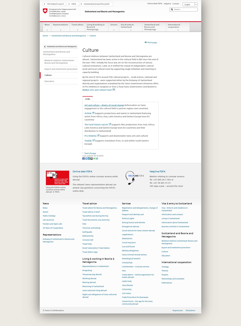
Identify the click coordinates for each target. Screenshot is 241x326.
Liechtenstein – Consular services (135, 267)
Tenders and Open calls (52, 224)
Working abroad (89, 278)
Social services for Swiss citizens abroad (138, 231)
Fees (124, 271)
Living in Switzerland (170, 218)
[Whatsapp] (94, 158)
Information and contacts (172, 215)
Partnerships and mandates (173, 279)
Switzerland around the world (96, 4)
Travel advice (77, 25)
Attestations (127, 239)
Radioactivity (87, 236)
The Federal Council (55, 4)
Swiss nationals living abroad (94, 290)
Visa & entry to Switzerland (127, 26)
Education (166, 256)
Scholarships (127, 263)
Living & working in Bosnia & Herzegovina (96, 27)
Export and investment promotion (176, 248)
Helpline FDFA (157, 171)
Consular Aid (87, 240)
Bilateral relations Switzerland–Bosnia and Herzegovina (179, 242)
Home (45, 36)
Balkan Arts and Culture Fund (97, 90)
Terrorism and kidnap (91, 228)
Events (45, 212)
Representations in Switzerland (95, 266)
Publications (167, 283)
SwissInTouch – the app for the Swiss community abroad (137, 302)
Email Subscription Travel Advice (96, 248)
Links (86, 99)
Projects (165, 275)
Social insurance (129, 243)
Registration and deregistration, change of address (140, 209)
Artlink (88, 113)
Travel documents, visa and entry (95, 220)
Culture (165, 252)
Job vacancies (48, 220)
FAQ (84, 224)
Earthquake (87, 232)
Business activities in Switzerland (175, 226)
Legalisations (127, 235)
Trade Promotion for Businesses (135, 297)
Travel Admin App (89, 252)
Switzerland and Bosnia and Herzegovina (151, 27)
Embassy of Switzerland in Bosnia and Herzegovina (58, 240)
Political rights (128, 218)
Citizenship (127, 289)
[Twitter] (86, 158)
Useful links (127, 281)
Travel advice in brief (91, 212)
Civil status (126, 293)
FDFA (74, 4)
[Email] (97, 158)
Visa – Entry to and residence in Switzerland (175, 209)
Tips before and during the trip (95, 216)
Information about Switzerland (175, 222)
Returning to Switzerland (93, 286)
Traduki (88, 140)
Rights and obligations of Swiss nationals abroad (99, 295)
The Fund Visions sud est (96, 124)
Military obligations (130, 251)
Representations (60, 25)
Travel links (87, 244)
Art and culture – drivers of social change (104, 105)
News (47, 25)
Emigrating (87, 270)
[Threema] (91, 158)
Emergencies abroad (130, 226)
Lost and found (128, 247)
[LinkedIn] (89, 158)
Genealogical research (131, 259)
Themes (165, 271)
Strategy (165, 267)
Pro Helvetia (90, 135)
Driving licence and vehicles (133, 222)
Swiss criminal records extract (134, 255)
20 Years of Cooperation (53, 228)
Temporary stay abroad (92, 274)
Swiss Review (127, 285)
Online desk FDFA (82, 171)
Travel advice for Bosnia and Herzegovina (99, 208)
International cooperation (174, 26)
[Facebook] (83, 158)
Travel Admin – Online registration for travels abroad (138, 276)
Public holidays (49, 216)
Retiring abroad (89, 282)
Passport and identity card (133, 215)
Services (113, 25)
